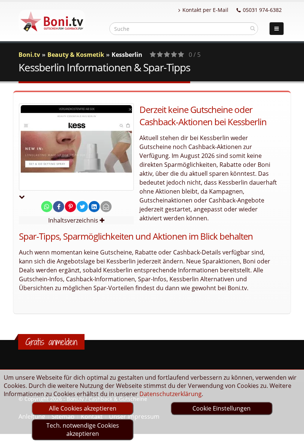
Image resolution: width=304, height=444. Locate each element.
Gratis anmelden (51, 342)
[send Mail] (106, 206)
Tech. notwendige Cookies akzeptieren (82, 429)
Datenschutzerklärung (170, 394)
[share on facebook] (59, 206)
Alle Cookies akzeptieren (82, 408)
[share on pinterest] (70, 206)
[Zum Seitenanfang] (291, 435)
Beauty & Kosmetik (75, 55)
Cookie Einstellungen (221, 408)
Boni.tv (29, 55)
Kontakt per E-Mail (205, 9)
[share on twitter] (82, 206)
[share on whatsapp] (47, 206)
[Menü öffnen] (277, 28)
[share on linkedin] (94, 206)
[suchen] (253, 28)
